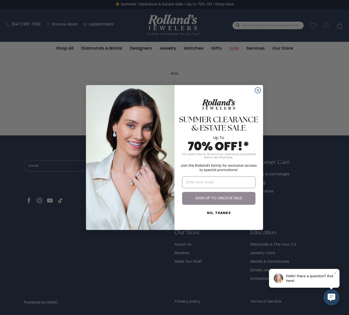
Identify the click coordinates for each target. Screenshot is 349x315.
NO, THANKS (219, 213)
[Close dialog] (258, 90)
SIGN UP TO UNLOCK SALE (218, 198)
